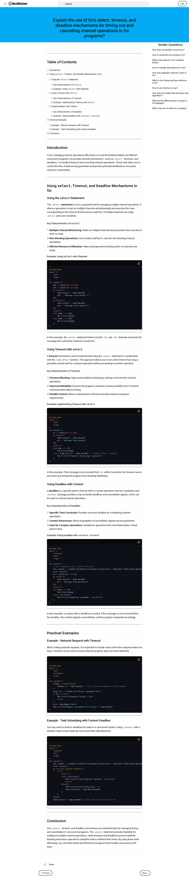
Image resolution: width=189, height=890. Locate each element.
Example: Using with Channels (71, 89)
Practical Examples (58, 120)
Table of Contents (62, 62)
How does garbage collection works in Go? (169, 74)
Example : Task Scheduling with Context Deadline (73, 129)
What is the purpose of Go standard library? (168, 61)
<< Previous (45, 873)
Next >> (145, 873)
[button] (18, 3)
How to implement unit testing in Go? (168, 55)
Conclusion (54, 133)
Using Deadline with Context (64, 106)
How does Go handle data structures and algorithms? (170, 94)
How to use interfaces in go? (165, 88)
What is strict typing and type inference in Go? (169, 81)
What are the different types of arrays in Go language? (169, 102)
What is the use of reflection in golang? (169, 108)
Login (182, 4)
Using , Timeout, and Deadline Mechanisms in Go (75, 74)
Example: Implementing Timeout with (74, 102)
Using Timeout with (64, 93)
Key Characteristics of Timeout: (67, 98)
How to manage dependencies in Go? (169, 67)
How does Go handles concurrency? (168, 50)
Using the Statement (64, 79)
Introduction (54, 70)
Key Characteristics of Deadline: (67, 112)
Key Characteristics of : (67, 85)
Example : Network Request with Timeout (70, 125)
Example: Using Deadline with (76, 116)
